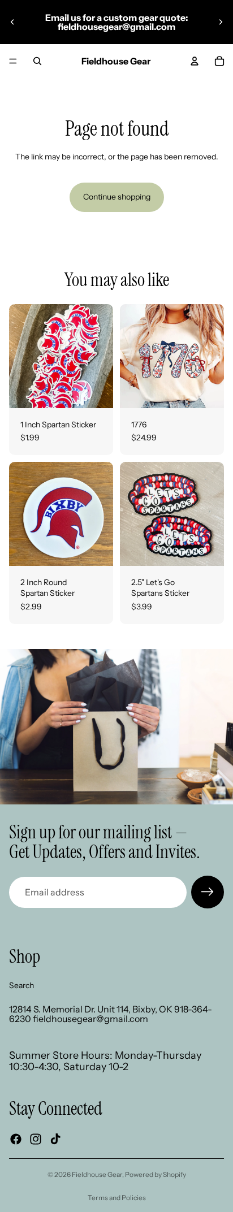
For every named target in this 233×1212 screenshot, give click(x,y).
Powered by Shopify (155, 1174)
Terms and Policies (117, 1197)
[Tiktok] (55, 1139)
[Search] (37, 61)
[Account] (194, 61)
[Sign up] (207, 892)
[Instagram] (35, 1139)
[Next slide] (220, 22)
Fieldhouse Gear (97, 1174)
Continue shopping (116, 197)
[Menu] (13, 61)
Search (21, 985)
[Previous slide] (12, 22)
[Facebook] (16, 1139)
